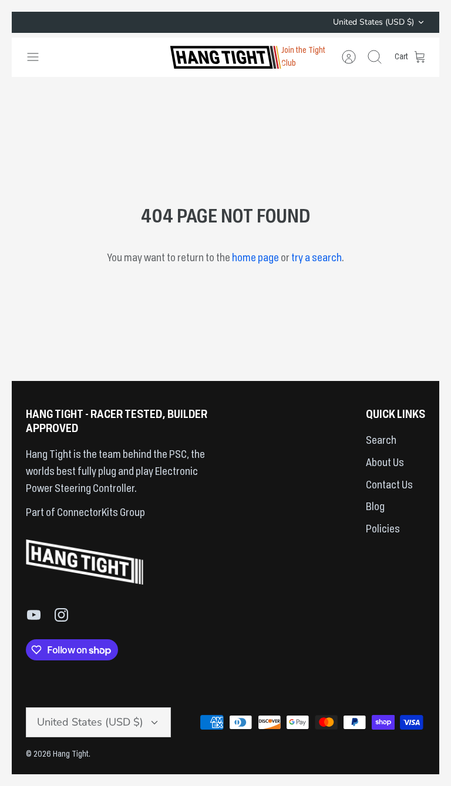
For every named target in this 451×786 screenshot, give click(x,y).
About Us (385, 463)
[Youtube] (34, 615)
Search (381, 441)
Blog (375, 507)
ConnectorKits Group (100, 513)
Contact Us (389, 485)
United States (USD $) (373, 22)
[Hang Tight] (225, 57)
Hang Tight (71, 754)
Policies (383, 529)
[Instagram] (61, 615)
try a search (316, 258)
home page (255, 258)
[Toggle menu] (39, 57)
